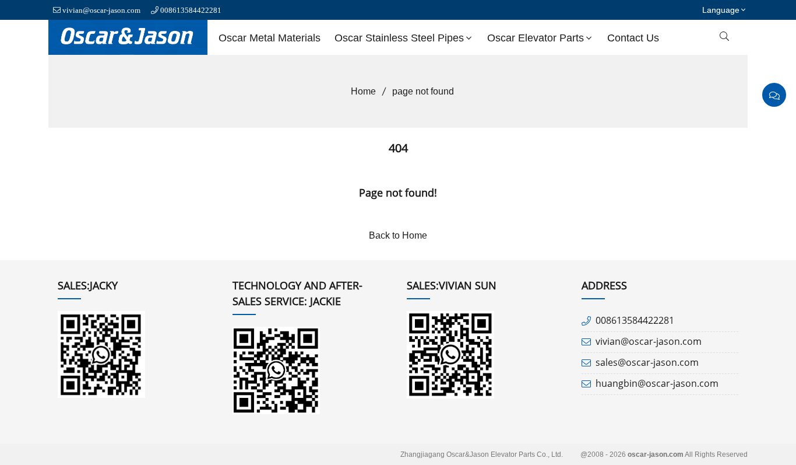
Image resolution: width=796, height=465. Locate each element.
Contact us (633, 38)
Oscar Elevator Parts (535, 38)
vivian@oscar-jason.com (101, 10)
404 (398, 148)
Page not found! (398, 193)
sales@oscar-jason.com (647, 362)
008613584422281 (190, 10)
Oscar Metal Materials (269, 38)
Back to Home (398, 235)
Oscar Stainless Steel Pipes (399, 38)
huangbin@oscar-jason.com (657, 383)
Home (363, 91)
